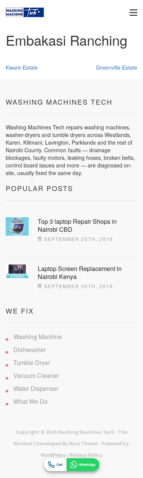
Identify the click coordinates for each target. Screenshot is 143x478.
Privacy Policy (86, 454)
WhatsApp (87, 465)
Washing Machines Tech (86, 432)
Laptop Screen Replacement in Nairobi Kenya (80, 272)
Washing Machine (37, 336)
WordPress (53, 454)
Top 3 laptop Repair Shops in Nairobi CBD (77, 225)
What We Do (30, 401)
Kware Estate (22, 67)
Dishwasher (29, 349)
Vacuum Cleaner (36, 375)
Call (59, 465)
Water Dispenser (35, 388)
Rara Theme (83, 443)
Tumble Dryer (31, 362)
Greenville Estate (116, 67)
